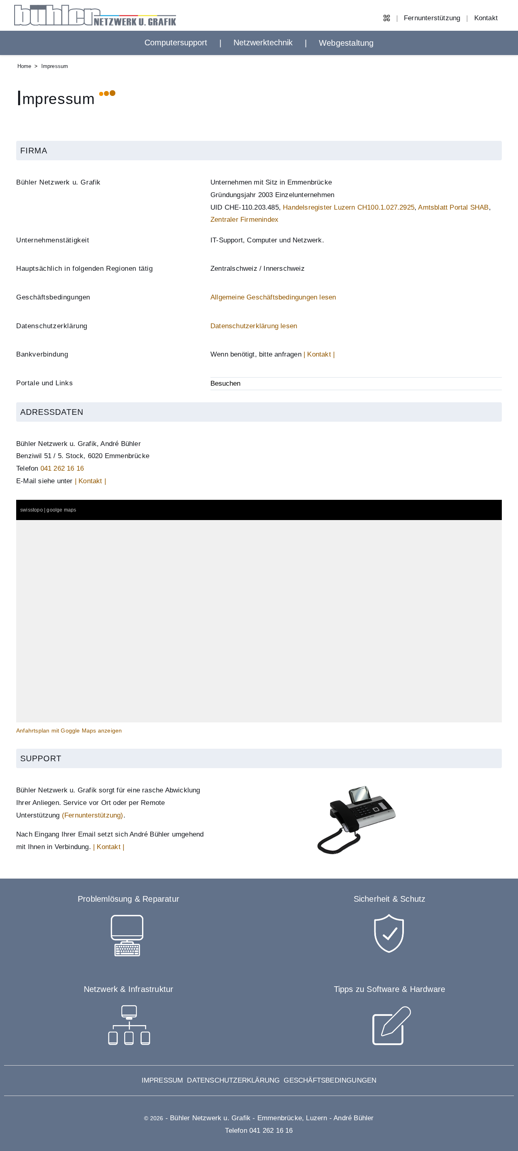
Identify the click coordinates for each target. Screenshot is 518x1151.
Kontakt (486, 18)
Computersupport (175, 42)
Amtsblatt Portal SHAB (453, 207)
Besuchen (225, 383)
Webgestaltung (346, 42)
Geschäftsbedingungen (330, 1080)
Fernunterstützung (432, 18)
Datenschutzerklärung (233, 1080)
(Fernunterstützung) (92, 815)
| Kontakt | (319, 354)
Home (24, 66)
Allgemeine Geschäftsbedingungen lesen (273, 297)
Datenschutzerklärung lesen (253, 326)
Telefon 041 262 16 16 (259, 1130)
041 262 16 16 (62, 468)
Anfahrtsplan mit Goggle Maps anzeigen (69, 730)
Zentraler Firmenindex (244, 219)
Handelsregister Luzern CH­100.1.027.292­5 (348, 207)
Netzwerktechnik (263, 42)
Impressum (162, 1080)
